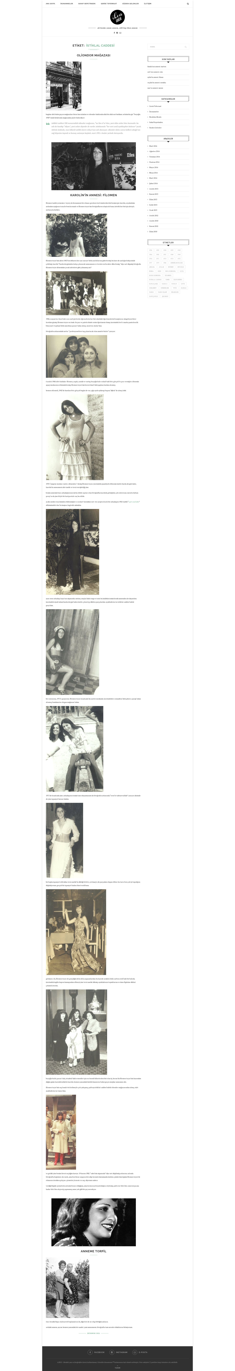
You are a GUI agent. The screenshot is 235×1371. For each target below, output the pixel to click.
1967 (164, 254)
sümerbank (165, 288)
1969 (178, 254)
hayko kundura (155, 275)
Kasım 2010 (153, 226)
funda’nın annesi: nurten (156, 66)
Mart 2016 (153, 146)
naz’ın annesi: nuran (155, 88)
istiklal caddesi (155, 279)
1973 (164, 259)
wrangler (174, 292)
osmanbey (153, 288)
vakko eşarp (162, 292)
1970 (150, 259)
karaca (164, 284)
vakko (151, 292)
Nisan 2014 (153, 173)
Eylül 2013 (153, 205)
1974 (171, 259)
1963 (178, 250)
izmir (168, 279)
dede (159, 271)
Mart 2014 (153, 178)
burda (151, 271)
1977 (150, 263)
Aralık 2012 (153, 215)
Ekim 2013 (153, 199)
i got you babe (134, 502)
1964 (150, 254)
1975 (178, 259)
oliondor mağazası (93, 55)
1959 (171, 250)
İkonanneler (66, 4)
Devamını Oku (93, 1333)
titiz (175, 288)
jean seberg (178, 279)
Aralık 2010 (153, 221)
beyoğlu (181, 267)
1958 (164, 250)
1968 (171, 254)
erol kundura (170, 271)
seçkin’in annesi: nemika (156, 82)
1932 (150, 250)
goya (182, 271)
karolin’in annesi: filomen (93, 195)
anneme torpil (93, 1251)
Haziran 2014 (154, 162)
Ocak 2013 (153, 210)
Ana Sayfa (50, 4)
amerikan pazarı (176, 263)
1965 (157, 254)
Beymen (170, 267)
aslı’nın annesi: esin (155, 72)
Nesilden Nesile (155, 117)
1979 (157, 263)
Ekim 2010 (153, 231)
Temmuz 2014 (154, 156)
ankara (152, 267)
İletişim (147, 4)
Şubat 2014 (153, 183)
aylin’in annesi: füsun (155, 77)
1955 (157, 250)
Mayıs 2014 (153, 167)
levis (183, 284)
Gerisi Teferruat (109, 4)
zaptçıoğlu (153, 296)
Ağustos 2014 (154, 151)
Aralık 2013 (153, 189)
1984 (164, 263)
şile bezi (165, 296)
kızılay (174, 284)
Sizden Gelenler (130, 4)
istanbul (168, 275)
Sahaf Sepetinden (86, 4)
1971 (157, 259)
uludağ (183, 288)
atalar (161, 267)
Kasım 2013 (153, 194)
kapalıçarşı (153, 284)
